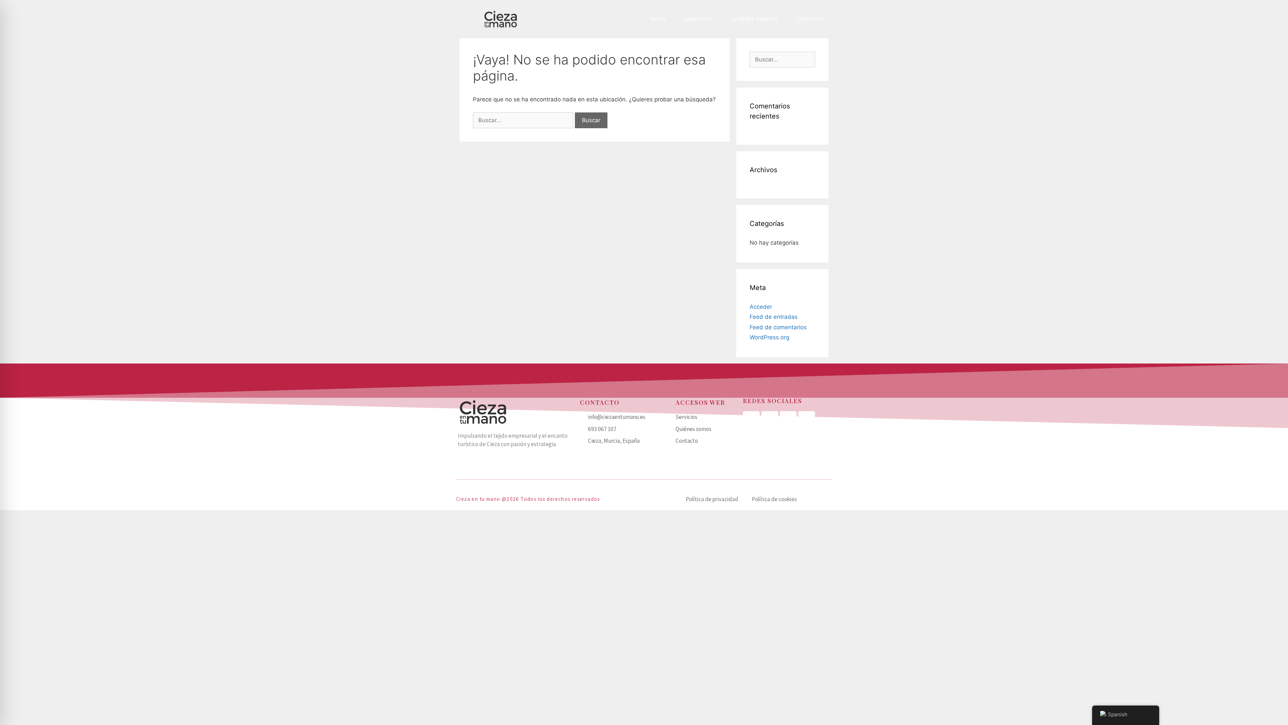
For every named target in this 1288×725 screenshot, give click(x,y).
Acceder (761, 306)
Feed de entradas (774, 316)
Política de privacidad (712, 499)
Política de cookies (774, 499)
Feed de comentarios (778, 327)
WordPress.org (769, 337)
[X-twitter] (788, 419)
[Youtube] (806, 419)
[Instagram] (769, 419)
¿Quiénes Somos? (754, 18)
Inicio (658, 18)
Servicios (698, 18)
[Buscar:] (524, 120)
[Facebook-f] (751, 419)
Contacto (810, 18)
